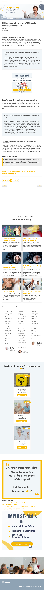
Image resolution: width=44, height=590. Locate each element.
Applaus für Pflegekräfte (8, 291)
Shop (20, 368)
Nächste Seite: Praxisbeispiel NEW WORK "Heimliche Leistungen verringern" (18, 172)
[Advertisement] (22, 198)
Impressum (4, 583)
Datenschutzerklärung (12, 583)
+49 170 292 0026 (23, 586)
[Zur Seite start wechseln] (3, 180)
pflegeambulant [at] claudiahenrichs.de (34, 586)
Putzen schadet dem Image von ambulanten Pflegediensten (30, 239)
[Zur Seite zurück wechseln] (6, 180)
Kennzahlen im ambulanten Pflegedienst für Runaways (9, 239)
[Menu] (41, 1)
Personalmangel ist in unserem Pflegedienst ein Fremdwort (10, 266)
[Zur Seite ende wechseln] (17, 180)
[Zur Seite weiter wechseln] (15, 180)
